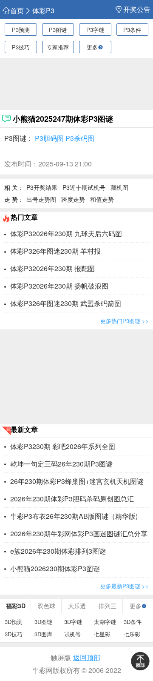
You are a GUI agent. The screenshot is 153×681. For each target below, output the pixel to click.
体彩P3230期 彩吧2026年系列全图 (62, 446)
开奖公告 (136, 9)
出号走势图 (41, 199)
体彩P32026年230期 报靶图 (52, 268)
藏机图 (119, 187)
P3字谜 (95, 30)
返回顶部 (86, 657)
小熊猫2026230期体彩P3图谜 (55, 568)
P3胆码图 (49, 138)
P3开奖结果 (41, 187)
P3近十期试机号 (83, 187)
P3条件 (132, 30)
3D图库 (43, 634)
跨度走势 (73, 199)
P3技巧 (21, 47)
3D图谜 (43, 621)
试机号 (72, 634)
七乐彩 (132, 634)
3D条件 (133, 621)
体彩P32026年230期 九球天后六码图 (66, 233)
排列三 (107, 605)
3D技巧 (14, 634)
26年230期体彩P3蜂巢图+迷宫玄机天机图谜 (77, 481)
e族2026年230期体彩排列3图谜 (58, 551)
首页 (17, 10)
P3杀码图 (79, 138)
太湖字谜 (105, 621)
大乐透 (77, 605)
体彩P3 (43, 10)
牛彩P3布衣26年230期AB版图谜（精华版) (74, 516)
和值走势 (102, 199)
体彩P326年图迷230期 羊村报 (55, 251)
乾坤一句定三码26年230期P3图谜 (61, 464)
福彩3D (16, 605)
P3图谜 (58, 30)
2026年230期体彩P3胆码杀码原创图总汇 (72, 499)
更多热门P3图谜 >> (124, 321)
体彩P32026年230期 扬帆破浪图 (59, 286)
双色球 (46, 605)
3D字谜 (73, 621)
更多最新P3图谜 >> (124, 586)
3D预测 (14, 621)
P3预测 (21, 30)
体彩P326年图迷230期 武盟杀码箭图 (65, 303)
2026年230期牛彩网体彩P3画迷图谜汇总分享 (78, 533)
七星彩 (102, 634)
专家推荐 (58, 47)
